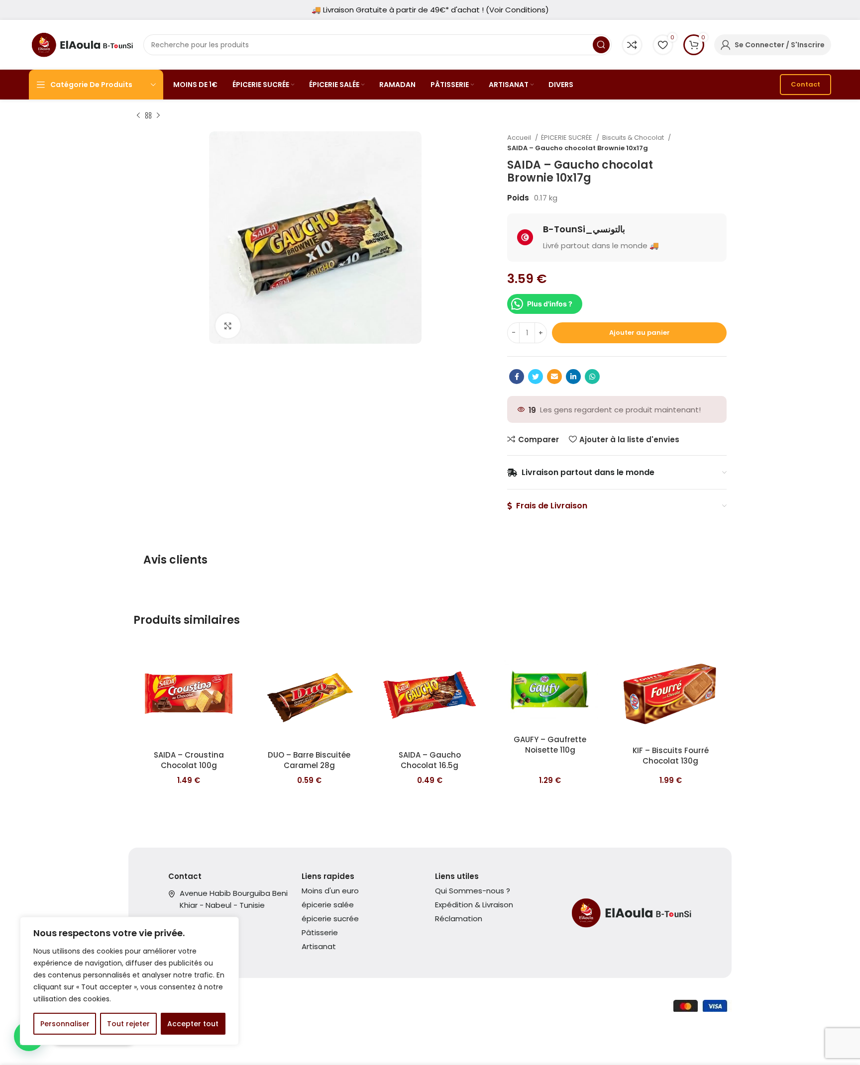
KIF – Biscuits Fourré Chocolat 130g (671, 755)
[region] (129, 981)
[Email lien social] (554, 376)
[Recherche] (601, 44)
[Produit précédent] (138, 116)
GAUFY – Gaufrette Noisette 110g (550, 744)
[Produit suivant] (158, 116)
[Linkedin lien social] (573, 376)
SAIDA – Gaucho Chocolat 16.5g (430, 760)
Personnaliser (65, 1024)
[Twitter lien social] (535, 376)
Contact (805, 84)
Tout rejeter (128, 1024)
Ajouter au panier (639, 332)
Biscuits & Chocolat (633, 137)
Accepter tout (192, 1024)
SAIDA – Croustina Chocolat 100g (189, 760)
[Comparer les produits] (632, 45)
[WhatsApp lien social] (592, 376)
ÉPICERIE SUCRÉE (567, 137)
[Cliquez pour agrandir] (227, 325)
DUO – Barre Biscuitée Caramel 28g (309, 760)
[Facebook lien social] (516, 376)
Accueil (520, 137)
